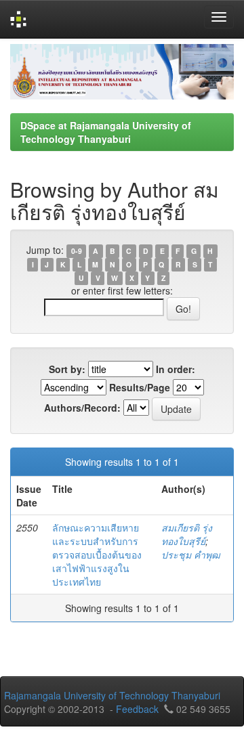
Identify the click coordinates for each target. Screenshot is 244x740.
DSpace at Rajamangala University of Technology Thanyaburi (105, 132)
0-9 (76, 251)
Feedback (137, 709)
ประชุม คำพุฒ (190, 554)
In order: (175, 369)
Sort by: (67, 369)
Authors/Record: (82, 407)
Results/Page (139, 387)
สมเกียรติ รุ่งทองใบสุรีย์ (186, 534)
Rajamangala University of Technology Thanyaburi (112, 695)
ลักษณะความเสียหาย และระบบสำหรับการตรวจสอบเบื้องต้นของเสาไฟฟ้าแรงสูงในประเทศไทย (97, 554)
